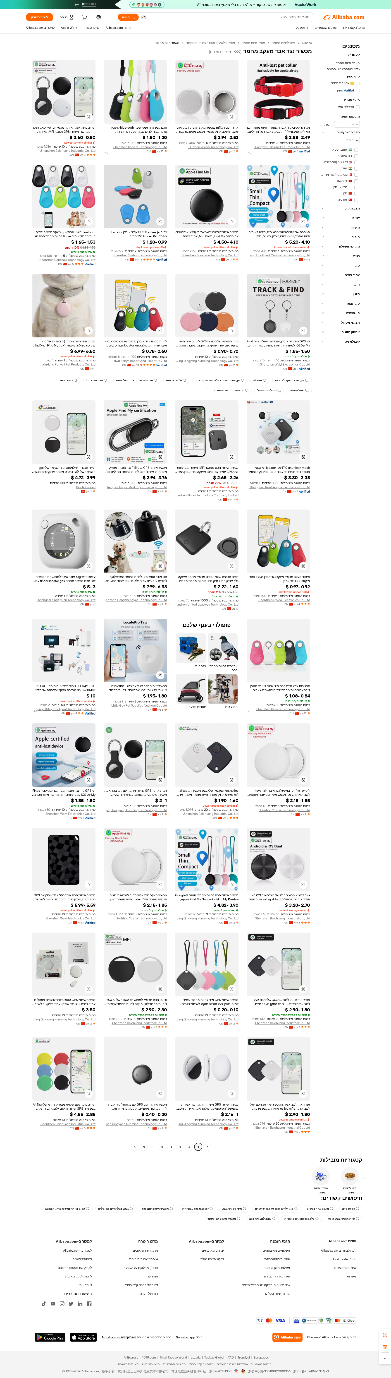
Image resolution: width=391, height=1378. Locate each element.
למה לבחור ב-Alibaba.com (338, 1250)
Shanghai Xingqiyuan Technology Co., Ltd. (66, 600)
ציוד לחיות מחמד (283, 43)
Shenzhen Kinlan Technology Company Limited (206, 495)
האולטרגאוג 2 (94, 380)
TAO (231, 1357)
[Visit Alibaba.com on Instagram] (62, 1303)
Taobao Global (214, 1357)
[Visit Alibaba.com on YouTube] (53, 1303)
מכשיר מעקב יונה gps (155, 1208)
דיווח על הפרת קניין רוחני (141, 1285)
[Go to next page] (135, 1147)
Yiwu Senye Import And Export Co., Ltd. (140, 361)
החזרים (153, 1276)
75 (144, 1146)
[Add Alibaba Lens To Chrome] (287, 1337)
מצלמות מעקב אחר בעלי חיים (134, 380)
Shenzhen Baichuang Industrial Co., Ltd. (67, 150)
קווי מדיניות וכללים (277, 1293)
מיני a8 (257, 380)
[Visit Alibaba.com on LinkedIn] (80, 1303)
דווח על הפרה (149, 1293)
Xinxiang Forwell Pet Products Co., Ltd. (68, 364)
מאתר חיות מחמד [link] (167, 43)
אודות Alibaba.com (342, 1241)
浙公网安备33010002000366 (269, 1371)
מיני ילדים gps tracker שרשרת (274, 1208)
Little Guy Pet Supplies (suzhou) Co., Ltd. (139, 705)
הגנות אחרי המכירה (277, 1276)
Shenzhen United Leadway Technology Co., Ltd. (206, 604)
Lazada (195, 1357)
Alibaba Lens (331, 1337)
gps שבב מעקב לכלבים (289, 380)
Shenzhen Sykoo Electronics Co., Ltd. (284, 600)
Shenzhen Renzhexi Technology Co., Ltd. (67, 260)
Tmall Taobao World (173, 1357)
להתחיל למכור (82, 1259)
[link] (385, 1335)
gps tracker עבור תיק (195, 1208)
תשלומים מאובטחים (276, 1250)
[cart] (84, 18)
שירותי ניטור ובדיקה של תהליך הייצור (266, 1285)
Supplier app (185, 1337)
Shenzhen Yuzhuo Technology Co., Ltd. (140, 255)
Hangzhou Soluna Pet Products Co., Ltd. (282, 147)
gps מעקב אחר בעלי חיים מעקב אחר (217, 380)
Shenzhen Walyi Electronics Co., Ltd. (284, 364)
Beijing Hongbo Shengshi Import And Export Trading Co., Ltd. (135, 487)
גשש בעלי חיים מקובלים (113, 1208)
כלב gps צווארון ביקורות (299, 1218)
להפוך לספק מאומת (78, 1276)
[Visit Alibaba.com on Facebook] (89, 1303)
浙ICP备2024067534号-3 (311, 1371)
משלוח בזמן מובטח (277, 1268)
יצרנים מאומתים (213, 1250)
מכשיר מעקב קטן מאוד (221, 1218)
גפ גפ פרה (348, 1208)
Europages (261, 1357)
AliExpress (131, 1357)
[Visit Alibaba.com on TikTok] (44, 1303)
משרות (351, 1276)
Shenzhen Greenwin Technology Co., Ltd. (209, 255)
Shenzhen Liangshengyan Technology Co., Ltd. (135, 600)
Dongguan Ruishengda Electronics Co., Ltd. (279, 487)
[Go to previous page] (207, 1147)
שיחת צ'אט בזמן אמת (143, 1259)
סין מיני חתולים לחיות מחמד (226, 390)
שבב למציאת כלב (260, 1218)
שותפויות (85, 1285)
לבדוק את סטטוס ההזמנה (75, 1268)
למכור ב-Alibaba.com (77, 1250)
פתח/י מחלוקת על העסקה (141, 1268)
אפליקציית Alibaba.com (119, 1337)
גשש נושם (66, 380)
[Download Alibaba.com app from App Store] (83, 1337)
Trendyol (244, 1357)
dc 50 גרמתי (174, 380)
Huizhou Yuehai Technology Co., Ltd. (213, 147)
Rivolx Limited (85, 487)
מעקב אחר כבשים (318, 1208)
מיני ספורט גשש (232, 1208)
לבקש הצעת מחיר (212, 1259)
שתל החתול (297, 390)
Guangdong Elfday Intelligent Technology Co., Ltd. (63, 709)
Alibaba (307, 43)
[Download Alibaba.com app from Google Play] (50, 1337)
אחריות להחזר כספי (277, 1259)
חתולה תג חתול (267, 390)
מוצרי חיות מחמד (253, 43)
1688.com (149, 1357)
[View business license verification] (236, 1371)
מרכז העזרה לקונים (145, 1250)
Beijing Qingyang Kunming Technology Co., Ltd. (206, 361)
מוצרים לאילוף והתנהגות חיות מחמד (210, 43)
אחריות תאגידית (345, 1268)
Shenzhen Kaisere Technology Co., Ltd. (140, 147)
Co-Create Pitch (344, 1259)
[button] (143, 17)
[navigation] (339, 595)
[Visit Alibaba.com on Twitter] (71, 1303)
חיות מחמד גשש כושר (341, 1218)
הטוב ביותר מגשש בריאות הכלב (65, 1208)
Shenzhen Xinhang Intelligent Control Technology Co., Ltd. (278, 255)
